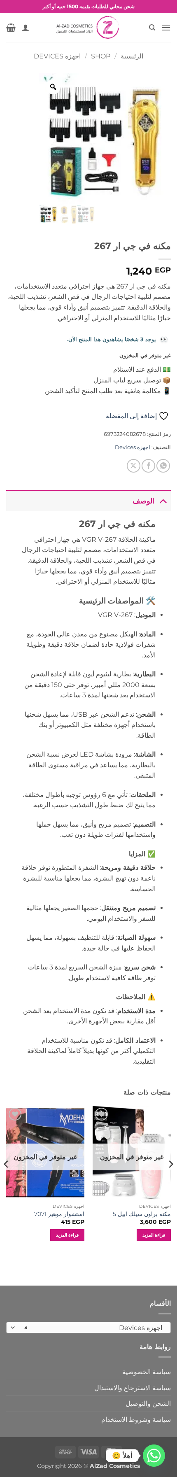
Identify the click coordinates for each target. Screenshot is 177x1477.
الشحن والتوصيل (148, 1403)
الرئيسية (132, 56)
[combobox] (88, 1327)
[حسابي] (25, 28)
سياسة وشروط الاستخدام (136, 1419)
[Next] (7, 1180)
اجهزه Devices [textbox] (93, 1328)
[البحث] (152, 27)
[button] (166, 27)
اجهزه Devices (57, 56)
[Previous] (170, 1180)
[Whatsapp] (154, 1455)
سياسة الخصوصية (146, 1372)
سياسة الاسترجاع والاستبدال (132, 1388)
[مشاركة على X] (133, 466)
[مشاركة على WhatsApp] (163, 466)
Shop (100, 56)
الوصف (143, 500)
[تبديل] (163, 501)
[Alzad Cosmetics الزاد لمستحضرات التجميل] (88, 27)
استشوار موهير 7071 (59, 1214)
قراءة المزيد (153, 1235)
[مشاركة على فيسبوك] (148, 466)
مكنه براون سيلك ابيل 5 (142, 1214)
